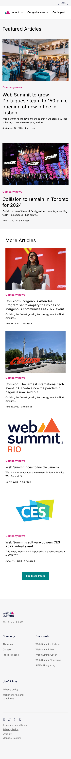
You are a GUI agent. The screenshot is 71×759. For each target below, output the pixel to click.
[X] (9, 720)
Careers (7, 649)
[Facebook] (14, 720)
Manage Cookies (12, 738)
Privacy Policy (10, 729)
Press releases (11, 654)
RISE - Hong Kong (45, 665)
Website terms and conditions (13, 696)
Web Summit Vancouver (49, 660)
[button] (35, 576)
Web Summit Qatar (46, 654)
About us (17, 12)
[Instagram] (19, 720)
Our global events (37, 12)
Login (63, 2)
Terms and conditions (15, 725)
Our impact (59, 12)
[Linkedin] (4, 720)
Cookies (7, 733)
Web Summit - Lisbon (47, 644)
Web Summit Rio (45, 649)
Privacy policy (10, 689)
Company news (12, 87)
